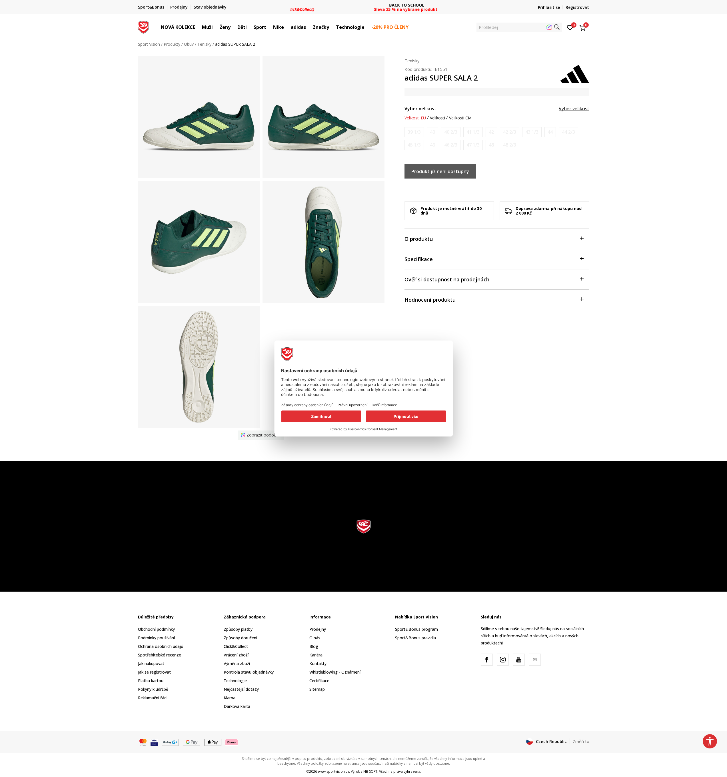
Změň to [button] (581, 741)
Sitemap (317, 689)
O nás (314, 637)
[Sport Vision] (143, 26)
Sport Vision (149, 44)
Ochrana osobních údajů (160, 646)
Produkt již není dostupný (440, 171)
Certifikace (319, 680)
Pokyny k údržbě (153, 689)
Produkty (172, 44)
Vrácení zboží (236, 655)
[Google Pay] (191, 741)
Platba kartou (150, 680)
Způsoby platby (238, 629)
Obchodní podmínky (156, 629)
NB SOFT (370, 771)
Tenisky (204, 44)
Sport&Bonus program (416, 629)
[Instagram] (502, 659)
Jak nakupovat (151, 663)
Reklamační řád (152, 697)
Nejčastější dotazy (241, 689)
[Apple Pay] (213, 741)
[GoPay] (170, 741)
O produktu (418, 238)
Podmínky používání (156, 637)
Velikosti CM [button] (460, 118)
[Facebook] (486, 659)
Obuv (189, 44)
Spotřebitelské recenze (159, 655)
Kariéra (316, 655)
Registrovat (577, 7)
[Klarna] (231, 741)
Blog (313, 646)
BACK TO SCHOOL (363, 5)
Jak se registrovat (154, 672)
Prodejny (317, 629)
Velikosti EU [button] (415, 118)
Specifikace (418, 259)
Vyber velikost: (421, 108)
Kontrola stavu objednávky (249, 672)
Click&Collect (236, 646)
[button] (198, 27)
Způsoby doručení (240, 637)
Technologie (235, 680)
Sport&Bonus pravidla (415, 637)
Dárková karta (237, 706)
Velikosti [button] (437, 118)
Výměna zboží (237, 663)
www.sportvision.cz (333, 771)
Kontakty (318, 663)
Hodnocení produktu (430, 299)
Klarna (229, 697)
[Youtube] (518, 659)
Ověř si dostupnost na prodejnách (446, 279)
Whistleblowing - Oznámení (335, 672)
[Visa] (154, 741)
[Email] (534, 659)
